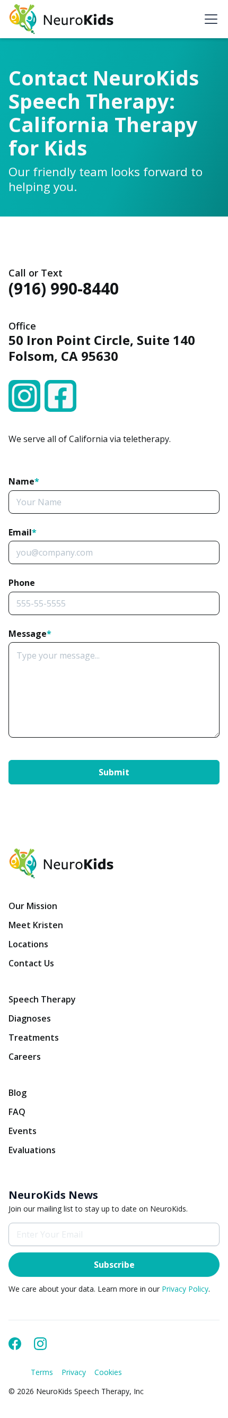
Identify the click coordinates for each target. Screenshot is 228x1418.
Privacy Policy (185, 1289)
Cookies (108, 1372)
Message (29, 633)
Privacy (74, 1372)
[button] (209, 19)
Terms (42, 1372)
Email (22, 532)
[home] (61, 19)
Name (23, 481)
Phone (21, 583)
